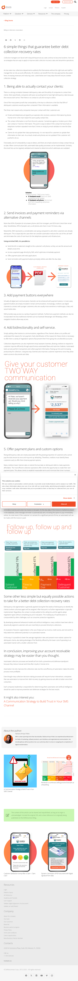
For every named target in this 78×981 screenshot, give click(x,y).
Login (45, 8)
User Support (8, 901)
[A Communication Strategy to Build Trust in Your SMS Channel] (20, 756)
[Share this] (10, 40)
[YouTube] (41, 975)
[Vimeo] (46, 975)
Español (63, 8)
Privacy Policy (8, 930)
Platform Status (8, 892)
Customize (37, 504)
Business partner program (11, 927)
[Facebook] (26, 975)
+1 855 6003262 (9, 956)
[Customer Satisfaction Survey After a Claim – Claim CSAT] (20, 834)
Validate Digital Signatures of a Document (16, 903)
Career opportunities (10, 935)
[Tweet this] (15, 40)
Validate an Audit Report (11, 906)
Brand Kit (6, 924)
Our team (7, 919)
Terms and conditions (10, 933)
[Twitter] (31, 975)
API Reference (8, 895)
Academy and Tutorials (10, 898)
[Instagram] (51, 975)
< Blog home (8, 20)
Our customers (8, 922)
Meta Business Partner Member (13, 938)
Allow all (64, 504)
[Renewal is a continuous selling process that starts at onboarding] (57, 756)
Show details (67, 498)
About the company (9, 916)
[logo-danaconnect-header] (6, 7)
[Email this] (6, 40)
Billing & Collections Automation (13, 30)
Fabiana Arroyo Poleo (22, 734)
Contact (51, 8)
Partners (57, 8)
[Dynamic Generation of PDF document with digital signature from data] (57, 834)
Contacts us (8, 961)
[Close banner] (75, 474)
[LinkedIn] (36, 975)
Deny (14, 504)
